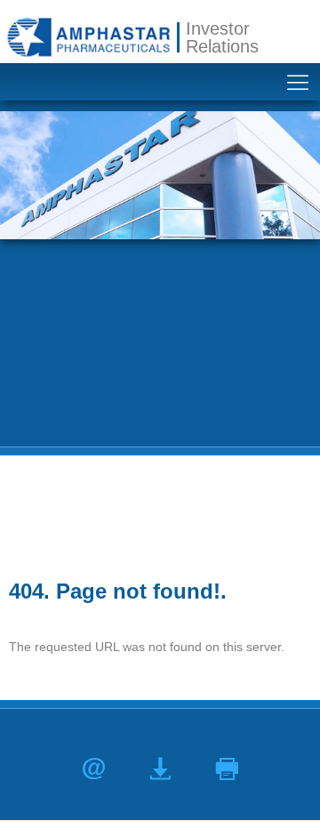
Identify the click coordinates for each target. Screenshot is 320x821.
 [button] (227, 769)
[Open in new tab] (88, 37)
